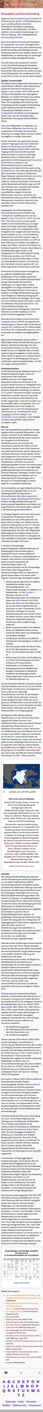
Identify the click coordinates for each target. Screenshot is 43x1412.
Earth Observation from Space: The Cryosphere (21, 1357)
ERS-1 (26, 1007)
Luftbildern (18, 86)
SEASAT (30, 1004)
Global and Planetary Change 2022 (26, 1309)
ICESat (37, 73)
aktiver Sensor (9, 171)
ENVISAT (12, 1012)
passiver (24, 179)
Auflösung (18, 197)
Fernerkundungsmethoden (11, 37)
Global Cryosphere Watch (14, 1319)
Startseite (10, 1401)
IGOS (22, 1283)
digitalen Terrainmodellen (11, 91)
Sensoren (20, 221)
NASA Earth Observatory (24, 866)
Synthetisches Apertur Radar (26, 1129)
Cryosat (4, 65)
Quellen (6, 1405)
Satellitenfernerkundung (13, 47)
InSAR (3, 279)
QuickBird (5, 259)
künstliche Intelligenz (19, 414)
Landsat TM (12, 218)
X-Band (8, 1222)
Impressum (35, 1405)
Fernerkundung (21, 18)
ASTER (29, 218)
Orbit (16, 76)
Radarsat (15, 1203)
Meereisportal (10, 1317)
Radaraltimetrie (10, 993)
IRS (34, 218)
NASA (18, 603)
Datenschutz (20, 1405)
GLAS (37, 608)
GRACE (20, 946)
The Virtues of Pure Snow (14, 1325)
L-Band (33, 1225)
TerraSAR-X (16, 1211)
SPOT (3, 221)
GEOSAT (8, 1007)
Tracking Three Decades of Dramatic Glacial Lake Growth (24, 1346)
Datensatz (14, 203)
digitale (7, 83)
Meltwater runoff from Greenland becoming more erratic (24, 1341)
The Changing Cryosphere (14, 1311)
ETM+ (24, 218)
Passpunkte (36, 160)
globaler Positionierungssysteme (14, 146)
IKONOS (28, 256)
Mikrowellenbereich (9, 496)
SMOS (18, 600)
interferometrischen (32, 1084)
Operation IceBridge (30, 1072)
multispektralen (7, 216)
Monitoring (22, 42)
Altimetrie (21, 530)
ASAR (3, 1200)
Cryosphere (9, 1363)
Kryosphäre (34, 18)
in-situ (21, 1100)
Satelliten (33, 63)
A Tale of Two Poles (12, 1327)
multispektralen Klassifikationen (14, 113)
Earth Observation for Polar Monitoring (18, 1322)
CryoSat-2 (30, 592)
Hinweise (31, 1401)
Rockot (4, 71)
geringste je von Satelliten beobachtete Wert (22, 750)
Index (21, 1401)
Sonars (35, 700)
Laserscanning (27, 128)
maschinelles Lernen (9, 417)
